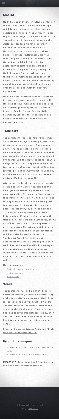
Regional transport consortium (20, 269)
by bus (50, 167)
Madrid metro (13, 276)
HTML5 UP (33, 408)
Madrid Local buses (15, 273)
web (5, 260)
